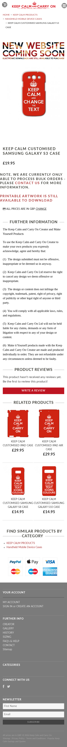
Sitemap (7, 649)
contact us (27, 183)
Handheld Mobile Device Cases (23, 19)
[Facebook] (3, 687)
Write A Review (33, 390)
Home (6, 15)
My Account (11, 602)
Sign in (7, 606)
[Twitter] (8, 687)
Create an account (29, 606)
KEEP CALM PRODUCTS (25, 15)
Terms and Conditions (36, 738)
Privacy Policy (18, 738)
